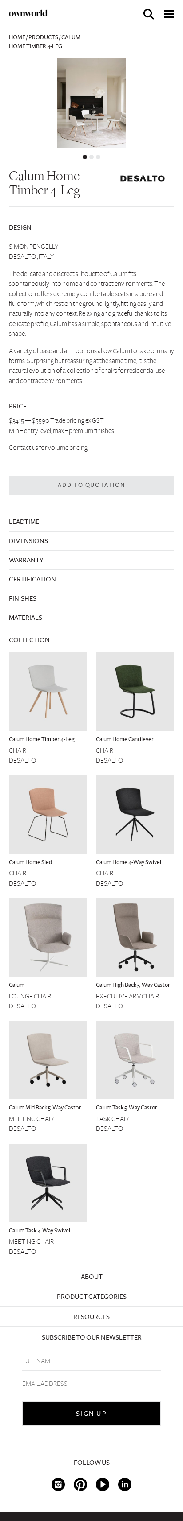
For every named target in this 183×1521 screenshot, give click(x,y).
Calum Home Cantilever (125, 739)
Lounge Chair (30, 996)
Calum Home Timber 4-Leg (42, 739)
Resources (91, 1317)
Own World (28, 13)
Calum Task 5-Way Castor (126, 1107)
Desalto (22, 760)
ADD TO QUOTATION (92, 485)
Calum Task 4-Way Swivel (39, 1230)
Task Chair (112, 1119)
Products (43, 37)
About (92, 1277)
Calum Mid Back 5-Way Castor (45, 1107)
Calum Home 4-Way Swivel (128, 862)
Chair (17, 750)
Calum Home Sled (30, 862)
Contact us (23, 448)
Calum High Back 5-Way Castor (133, 985)
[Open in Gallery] (91, 103)
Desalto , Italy (31, 256)
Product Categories (92, 1297)
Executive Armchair (127, 996)
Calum (16, 985)
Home (17, 37)
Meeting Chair (31, 1119)
